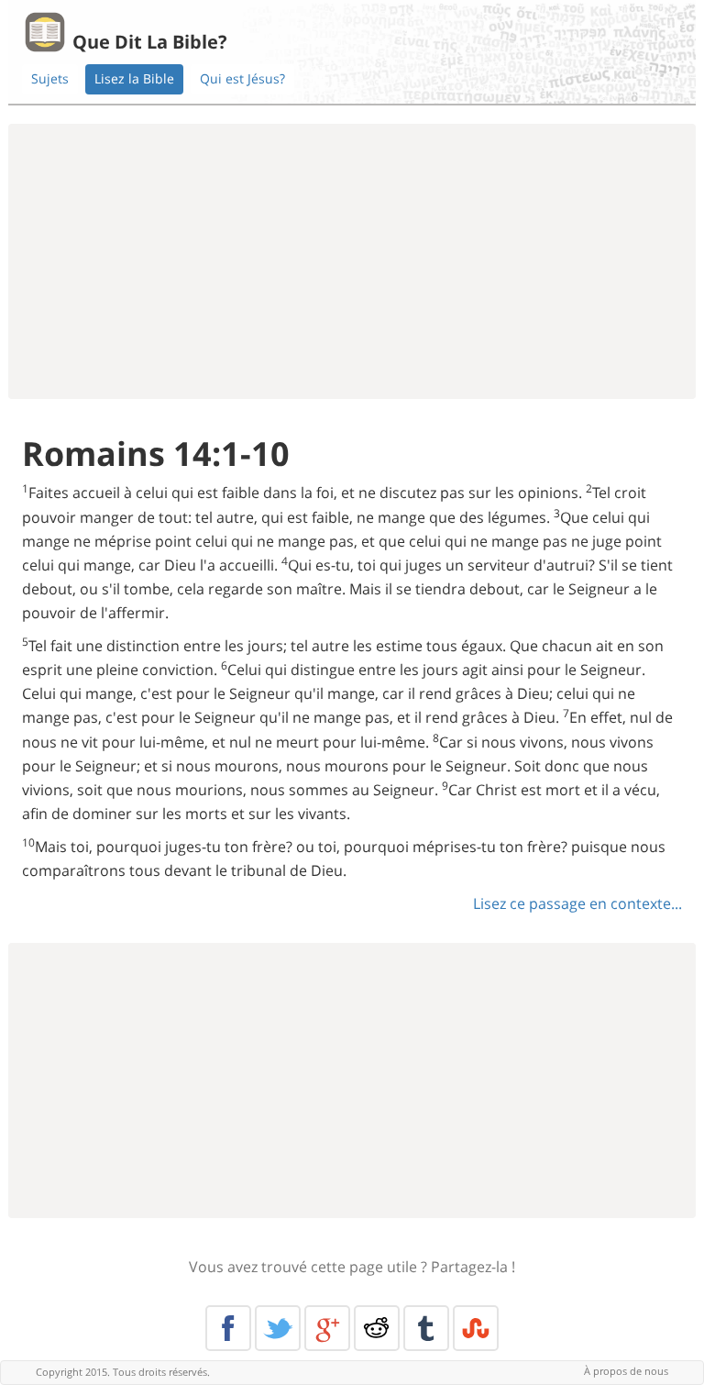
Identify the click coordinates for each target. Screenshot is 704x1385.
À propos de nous (626, 1371)
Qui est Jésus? (242, 78)
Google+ (327, 1328)
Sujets (50, 78)
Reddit (377, 1328)
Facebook (228, 1328)
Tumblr (426, 1328)
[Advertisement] (352, 261)
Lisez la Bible (134, 78)
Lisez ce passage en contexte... (577, 903)
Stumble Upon (476, 1328)
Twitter (278, 1328)
